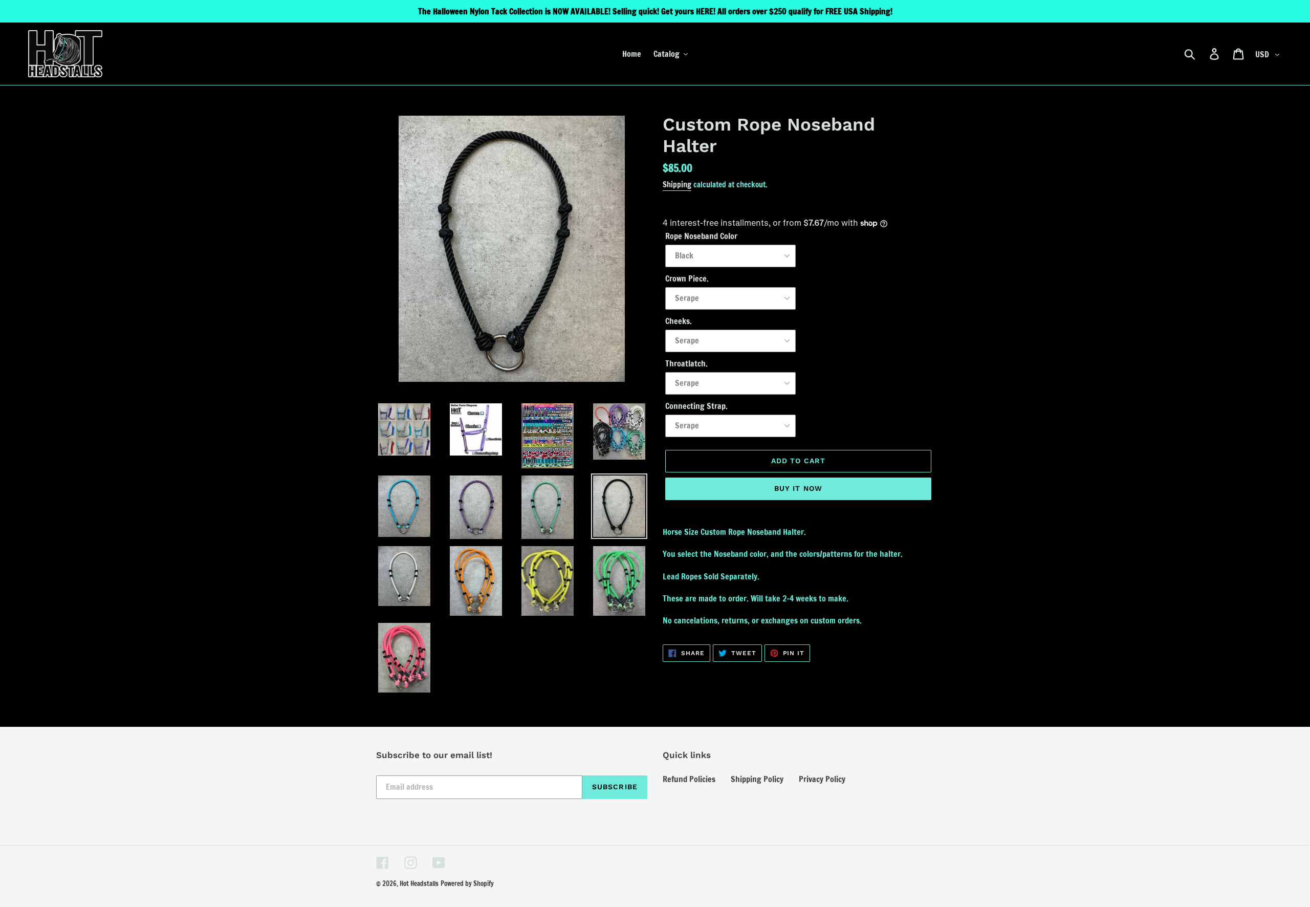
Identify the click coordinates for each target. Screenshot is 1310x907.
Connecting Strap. (696, 406)
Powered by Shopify (467, 883)
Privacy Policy (822, 779)
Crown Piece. (687, 278)
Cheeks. (678, 321)
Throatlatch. (686, 363)
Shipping (677, 184)
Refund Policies (689, 779)
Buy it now (798, 488)
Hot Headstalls (419, 883)
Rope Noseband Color (701, 236)
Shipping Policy (757, 779)
